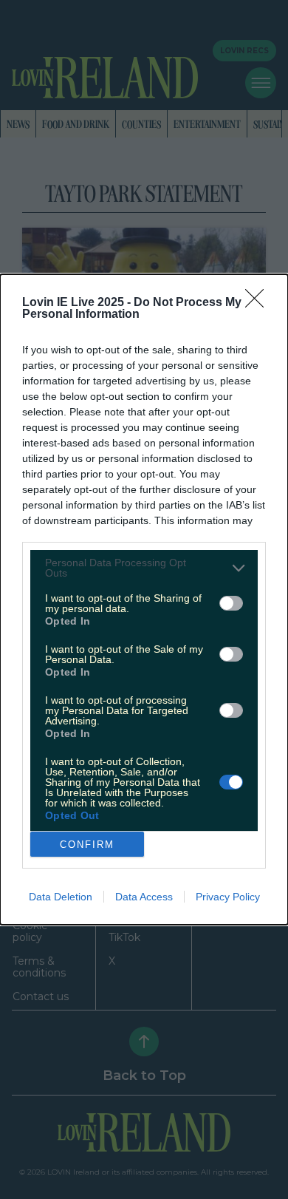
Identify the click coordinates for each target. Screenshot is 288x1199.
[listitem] (144, 567)
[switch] (231, 603)
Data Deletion (60, 897)
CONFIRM (87, 844)
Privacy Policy (228, 897)
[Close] (259, 303)
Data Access (144, 897)
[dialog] (144, 599)
